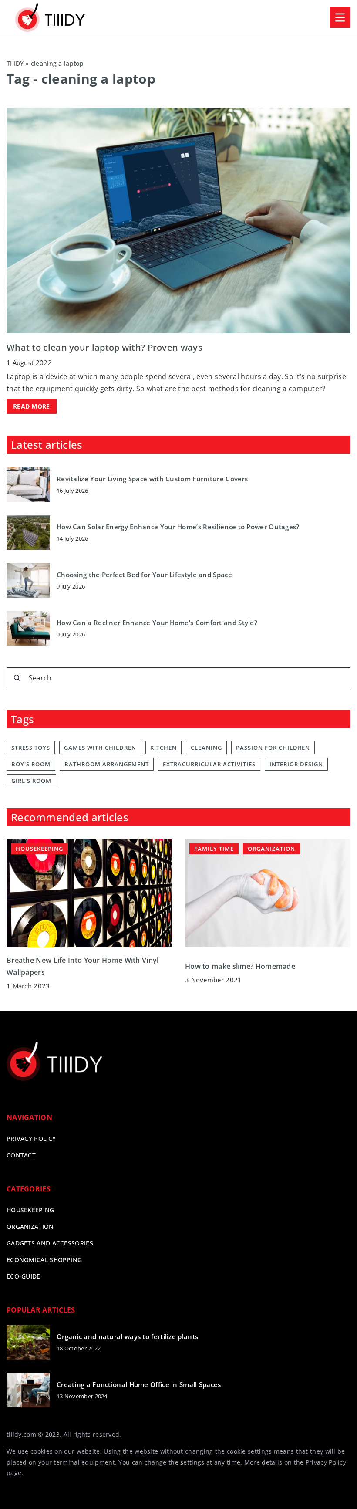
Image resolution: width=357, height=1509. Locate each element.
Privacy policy (31, 1138)
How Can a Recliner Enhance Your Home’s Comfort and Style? (157, 623)
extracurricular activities (209, 764)
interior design (296, 764)
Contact (21, 1155)
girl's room (31, 781)
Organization (30, 1226)
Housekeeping (30, 1210)
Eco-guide (23, 1276)
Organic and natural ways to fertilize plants (127, 1337)
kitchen (163, 747)
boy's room (31, 764)
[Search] (17, 677)
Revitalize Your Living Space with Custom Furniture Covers (152, 479)
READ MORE (31, 406)
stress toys (30, 747)
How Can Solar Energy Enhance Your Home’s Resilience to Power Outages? (178, 527)
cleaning (206, 747)
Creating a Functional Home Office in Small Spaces (139, 1384)
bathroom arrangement (106, 764)
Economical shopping (44, 1259)
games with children (100, 747)
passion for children (273, 747)
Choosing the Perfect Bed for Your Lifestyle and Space (144, 575)
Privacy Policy (326, 1462)
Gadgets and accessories (50, 1243)
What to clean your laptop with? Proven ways (104, 347)
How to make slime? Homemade (240, 966)
